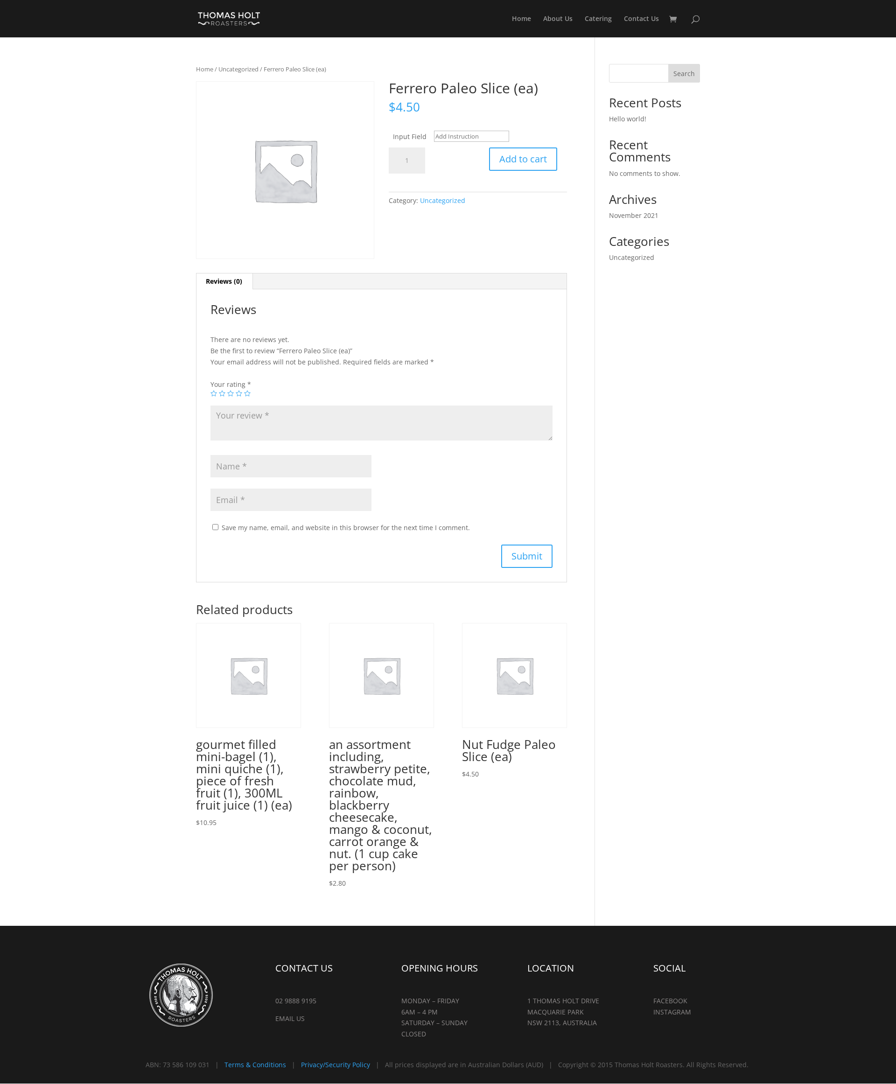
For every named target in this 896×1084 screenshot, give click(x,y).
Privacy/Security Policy (335, 1064)
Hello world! (627, 118)
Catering (598, 19)
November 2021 (633, 215)
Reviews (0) (224, 281)
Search (684, 73)
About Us (558, 19)
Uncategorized (238, 69)
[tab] (224, 281)
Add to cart (523, 159)
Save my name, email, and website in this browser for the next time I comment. (346, 527)
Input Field (410, 136)
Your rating (230, 384)
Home (521, 19)
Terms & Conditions (255, 1064)
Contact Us (641, 19)
